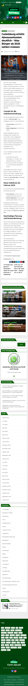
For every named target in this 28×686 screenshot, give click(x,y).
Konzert (17, 635)
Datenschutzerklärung (9, 682)
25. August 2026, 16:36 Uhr (11, 300)
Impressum (14, 679)
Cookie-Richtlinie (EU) (19, 682)
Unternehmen (18, 645)
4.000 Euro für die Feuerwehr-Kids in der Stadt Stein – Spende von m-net (19, 268)
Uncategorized (6, 571)
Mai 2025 (4, 469)
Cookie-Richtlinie (20, 679)
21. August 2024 (14, 608)
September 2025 (6, 455)
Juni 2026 (4, 424)
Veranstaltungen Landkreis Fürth (10, 581)
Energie (21, 627)
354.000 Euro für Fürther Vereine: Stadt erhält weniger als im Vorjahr (13, 310)
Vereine (23, 645)
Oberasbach (5, 540)
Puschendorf (14, 322)
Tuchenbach (5, 564)
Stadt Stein (5, 560)
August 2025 (5, 458)
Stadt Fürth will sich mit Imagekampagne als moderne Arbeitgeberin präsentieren (16, 605)
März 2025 (5, 476)
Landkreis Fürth (11, 305)
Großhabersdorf (6, 523)
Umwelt (7, 645)
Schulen (3, 642)
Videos (4, 588)
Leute (11, 637)
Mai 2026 (4, 428)
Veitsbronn (5, 574)
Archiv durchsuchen (8, 340)
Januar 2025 (5, 482)
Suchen (21, 344)
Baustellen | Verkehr (7, 512)
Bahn (2, 627)
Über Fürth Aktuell (20, 684)
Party (13, 640)
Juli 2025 (4, 462)
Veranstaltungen (6, 578)
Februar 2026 (5, 438)
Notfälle (3, 640)
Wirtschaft (3, 649)
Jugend (20, 632)
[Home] (2, 22)
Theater (22, 642)
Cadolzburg (5, 516)
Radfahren (22, 640)
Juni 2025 (4, 465)
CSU (17, 627)
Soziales (13, 642)
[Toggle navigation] (13, 22)
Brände (13, 627)
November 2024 (6, 489)
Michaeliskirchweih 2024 (8, 536)
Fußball (12, 630)
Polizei (4, 547)
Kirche (7, 635)
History (4, 526)
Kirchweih (12, 635)
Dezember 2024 (6, 486)
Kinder (2, 635)
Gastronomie (18, 630)
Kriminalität (23, 635)
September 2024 (6, 496)
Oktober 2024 (5, 493)
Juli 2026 (4, 421)
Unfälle (11, 645)
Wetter (19, 647)
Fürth (5, 305)
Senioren (8, 642)
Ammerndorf (5, 509)
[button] (23, 22)
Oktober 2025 (5, 452)
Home (5, 679)
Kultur (2, 637)
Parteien (8, 640)
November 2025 (6, 448)
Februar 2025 (5, 479)
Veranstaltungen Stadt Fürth (9, 584)
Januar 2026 (5, 441)
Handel (15, 632)
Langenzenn (5, 533)
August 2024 (5, 500)
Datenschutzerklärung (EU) (9, 684)
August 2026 (5, 417)
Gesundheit (10, 632)
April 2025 (5, 472)
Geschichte (3, 632)
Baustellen (7, 627)
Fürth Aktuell (14, 664)
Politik (18, 51)
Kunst (7, 637)
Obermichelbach (6, 543)
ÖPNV (8, 649)
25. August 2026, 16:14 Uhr (11, 315)
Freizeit (7, 630)
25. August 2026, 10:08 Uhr (11, 329)
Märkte (20, 637)
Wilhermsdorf (5, 591)
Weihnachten (13, 647)
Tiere (2, 645)
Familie (2, 630)
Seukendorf (5, 557)
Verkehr (3, 647)
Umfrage (4, 567)
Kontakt (8, 679)
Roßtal (4, 554)
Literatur (16, 637)
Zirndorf (4, 595)
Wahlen (7, 647)
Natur (25, 637)
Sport (18, 642)
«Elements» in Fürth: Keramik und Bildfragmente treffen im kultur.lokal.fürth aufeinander (13, 407)
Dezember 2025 (6, 445)
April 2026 (5, 431)
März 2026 (5, 434)
